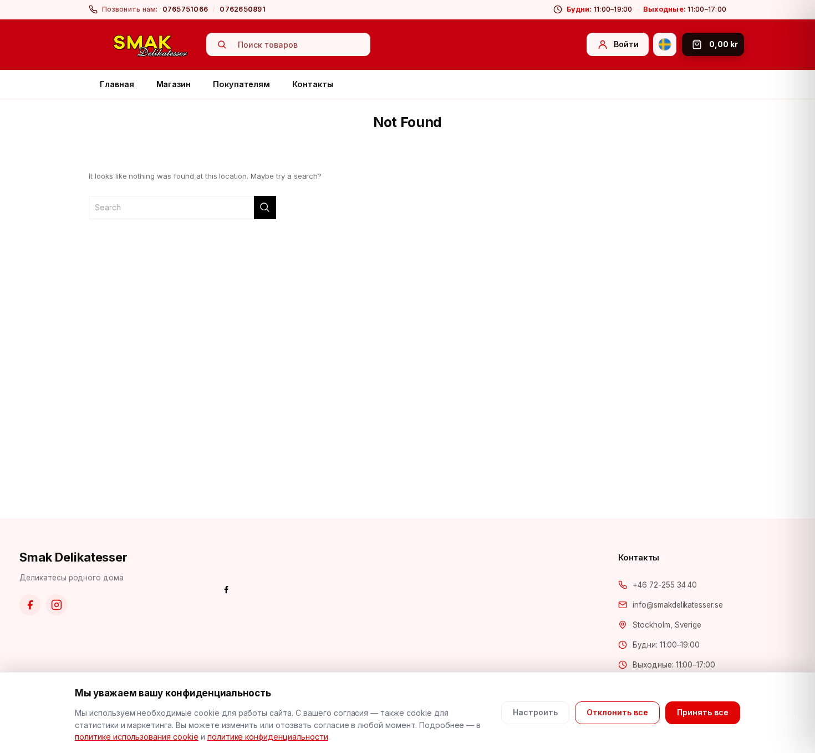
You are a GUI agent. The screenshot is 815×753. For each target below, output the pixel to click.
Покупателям (241, 84)
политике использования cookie (136, 736)
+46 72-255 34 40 (665, 584)
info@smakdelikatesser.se (678, 604)
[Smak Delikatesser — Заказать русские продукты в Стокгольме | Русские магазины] (150, 45)
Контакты (312, 84)
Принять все (703, 712)
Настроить (535, 712)
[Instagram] (56, 604)
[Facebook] (29, 604)
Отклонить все (617, 712)
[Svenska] (664, 44)
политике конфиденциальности (267, 736)
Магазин (173, 84)
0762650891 (243, 9)
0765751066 (185, 9)
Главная (117, 84)
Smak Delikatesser (73, 557)
